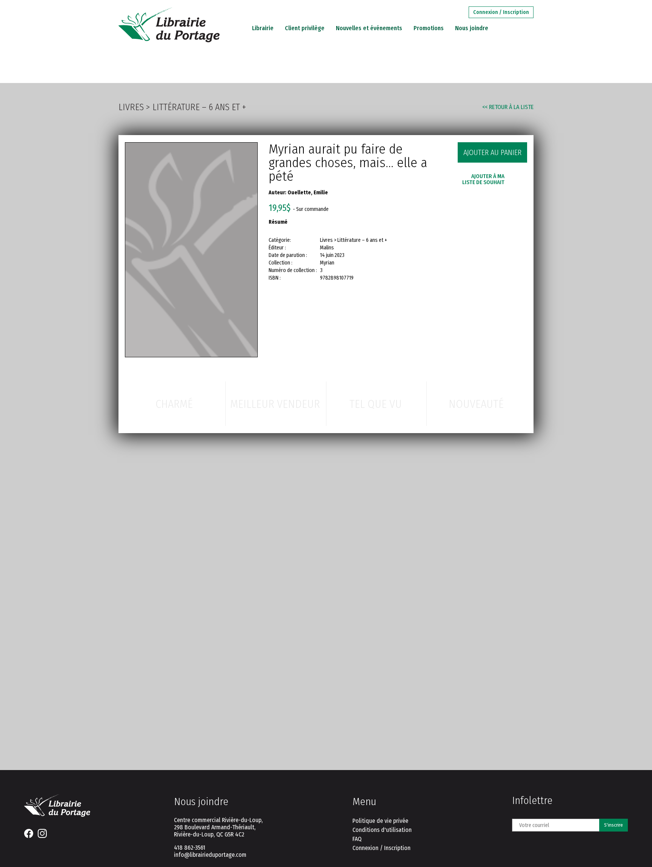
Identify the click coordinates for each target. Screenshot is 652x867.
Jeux (284, 67)
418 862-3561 (189, 847)
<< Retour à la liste (508, 107)
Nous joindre (471, 28)
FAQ (356, 838)
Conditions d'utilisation (382, 829)
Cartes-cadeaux (366, 67)
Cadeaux (315, 67)
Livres (213, 67)
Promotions (429, 28)
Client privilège (304, 28)
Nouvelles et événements (369, 28)
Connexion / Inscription (501, 12)
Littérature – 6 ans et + (199, 107)
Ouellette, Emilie (308, 192)
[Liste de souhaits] (503, 28)
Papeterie (251, 67)
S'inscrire (613, 825)
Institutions (425, 67)
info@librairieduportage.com (210, 854)
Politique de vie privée (380, 820)
